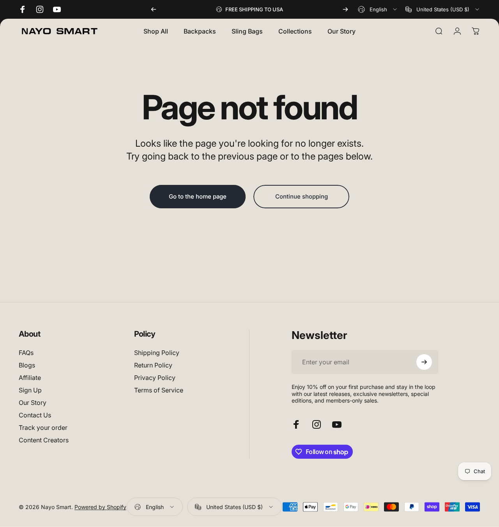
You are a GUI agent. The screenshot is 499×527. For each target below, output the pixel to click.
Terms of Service (158, 390)
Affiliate (30, 377)
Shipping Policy (156, 353)
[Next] (345, 9)
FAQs (26, 353)
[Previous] (153, 9)
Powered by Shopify (100, 507)
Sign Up (30, 390)
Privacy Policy (154, 377)
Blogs (27, 365)
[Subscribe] (424, 362)
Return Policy (153, 365)
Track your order (43, 427)
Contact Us (35, 415)
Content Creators (44, 440)
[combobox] (378, 9)
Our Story (32, 402)
